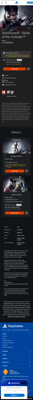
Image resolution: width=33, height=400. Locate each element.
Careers (4, 338)
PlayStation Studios (7, 340)
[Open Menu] (2, 2)
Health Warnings (8, 282)
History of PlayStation (7, 347)
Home (3, 330)
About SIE (4, 336)
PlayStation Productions (8, 342)
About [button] (4, 334)
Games (9, 330)
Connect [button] (4, 366)
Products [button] (5, 351)
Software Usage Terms (27, 392)
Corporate (4, 345)
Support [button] (4, 358)
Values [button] (4, 355)
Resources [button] (5, 362)
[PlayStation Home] (16, 2)
